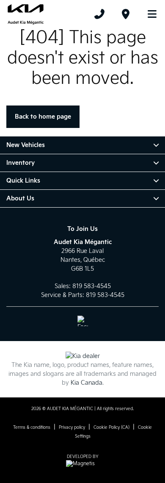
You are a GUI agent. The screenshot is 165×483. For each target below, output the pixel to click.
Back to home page (43, 116)
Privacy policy (72, 427)
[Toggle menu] (148, 14)
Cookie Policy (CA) (111, 427)
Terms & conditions (31, 427)
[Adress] (126, 14)
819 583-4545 (91, 286)
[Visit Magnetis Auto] (82, 464)
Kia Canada (86, 382)
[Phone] (99, 14)
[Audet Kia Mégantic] (25, 14)
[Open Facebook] (82, 321)
